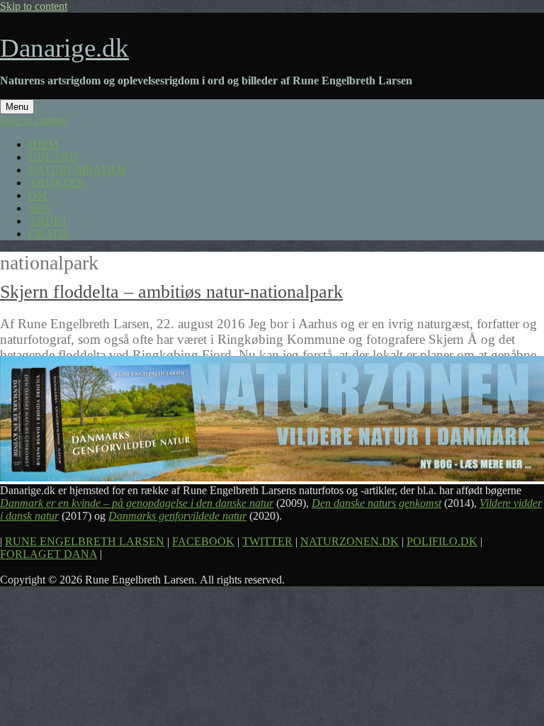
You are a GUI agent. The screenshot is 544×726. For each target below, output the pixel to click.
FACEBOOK (203, 541)
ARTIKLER (56, 183)
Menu (17, 106)
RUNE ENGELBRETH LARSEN (84, 541)
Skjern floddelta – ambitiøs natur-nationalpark (171, 291)
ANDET (48, 221)
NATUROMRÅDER (76, 170)
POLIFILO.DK (442, 541)
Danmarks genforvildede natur (177, 516)
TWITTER (267, 541)
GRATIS (48, 234)
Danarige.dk (64, 47)
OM (37, 195)
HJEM (43, 144)
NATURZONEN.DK (349, 541)
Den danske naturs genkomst (376, 503)
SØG (40, 208)
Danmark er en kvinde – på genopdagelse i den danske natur (136, 503)
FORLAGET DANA (48, 554)
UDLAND (53, 157)
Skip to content (33, 6)
